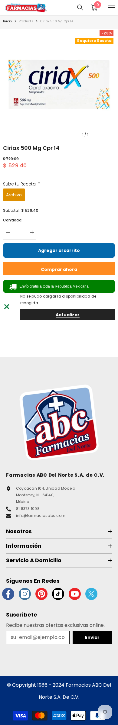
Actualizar (68, 315)
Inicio (7, 21)
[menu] (111, 7)
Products (26, 21)
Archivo (14, 195)
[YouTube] (75, 594)
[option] (59, 84)
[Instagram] (25, 594)
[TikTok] (58, 594)
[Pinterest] (41, 594)
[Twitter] (91, 594)
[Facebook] (8, 594)
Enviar (92, 637)
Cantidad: (12, 220)
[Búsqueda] (80, 7)
